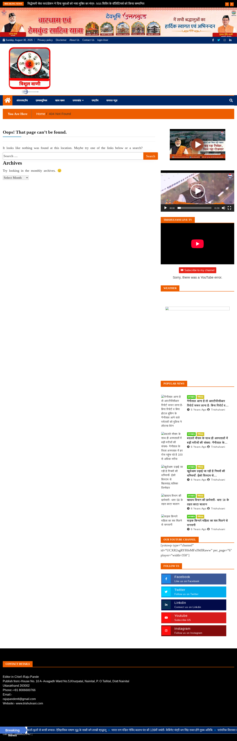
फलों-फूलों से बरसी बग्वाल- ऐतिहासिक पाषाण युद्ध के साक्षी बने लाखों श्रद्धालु (50, 730)
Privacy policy (45, 40)
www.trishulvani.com (29, 703)
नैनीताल (200, 397)
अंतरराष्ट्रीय (22, 100)
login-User (102, 40)
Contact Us (88, 40)
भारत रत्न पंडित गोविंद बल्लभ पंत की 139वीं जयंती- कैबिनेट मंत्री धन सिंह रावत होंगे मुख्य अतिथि (145, 730)
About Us (74, 40)
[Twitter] (219, 40)
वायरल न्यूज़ (111, 100)
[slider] (194, 208)
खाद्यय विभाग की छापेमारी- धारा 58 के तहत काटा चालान (208, 502)
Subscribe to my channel (199, 270)
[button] (197, 191)
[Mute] (223, 208)
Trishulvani (218, 409)
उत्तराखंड (77, 100)
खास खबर (60, 100)
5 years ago (198, 409)
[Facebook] (213, 40)
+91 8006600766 (24, 690)
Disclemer (61, 40)
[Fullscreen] (229, 208)
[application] (197, 191)
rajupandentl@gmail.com (19, 699)
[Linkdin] (230, 40)
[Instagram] (224, 40)
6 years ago (198, 446)
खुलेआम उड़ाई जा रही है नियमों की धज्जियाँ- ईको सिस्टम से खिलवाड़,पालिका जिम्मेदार (206, 473)
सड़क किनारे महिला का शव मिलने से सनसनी (207, 523)
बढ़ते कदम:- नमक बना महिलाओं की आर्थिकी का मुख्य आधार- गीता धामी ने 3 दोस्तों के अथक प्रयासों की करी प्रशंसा (90, 3)
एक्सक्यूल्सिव (41, 100)
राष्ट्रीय (95, 100)
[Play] (165, 208)
